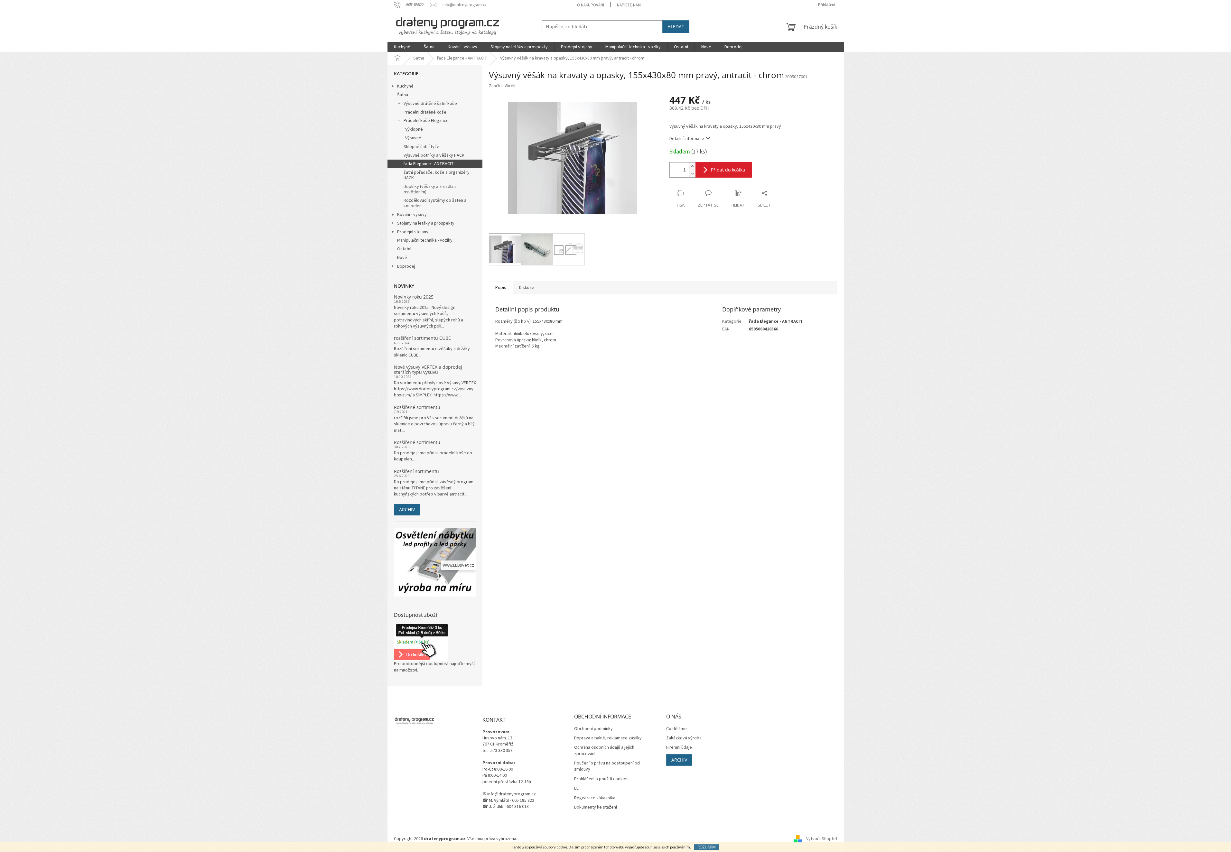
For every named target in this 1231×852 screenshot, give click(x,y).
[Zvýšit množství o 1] (692, 166)
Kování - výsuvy (412, 214)
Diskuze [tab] (526, 287)
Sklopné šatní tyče (421, 147)
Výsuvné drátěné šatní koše (430, 103)
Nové (402, 258)
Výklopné (414, 129)
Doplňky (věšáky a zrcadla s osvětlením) (430, 189)
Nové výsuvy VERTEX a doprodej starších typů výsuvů (428, 370)
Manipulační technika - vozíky (424, 240)
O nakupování (590, 5)
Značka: (502, 86)
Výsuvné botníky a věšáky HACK (434, 155)
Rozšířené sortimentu (417, 407)
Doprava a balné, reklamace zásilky (608, 738)
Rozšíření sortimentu (416, 471)
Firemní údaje (679, 748)
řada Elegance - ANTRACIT (429, 164)
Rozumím (706, 847)
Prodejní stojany (412, 232)
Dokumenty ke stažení (595, 807)
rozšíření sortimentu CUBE (422, 338)
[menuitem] (402, 47)
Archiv (407, 509)
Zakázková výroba (684, 738)
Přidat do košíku (728, 170)
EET (578, 788)
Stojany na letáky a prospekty (425, 223)
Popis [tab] (500, 287)
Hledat (675, 26)
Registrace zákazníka (594, 798)
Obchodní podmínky (593, 729)
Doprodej (406, 266)
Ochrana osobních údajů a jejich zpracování (604, 751)
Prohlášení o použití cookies (601, 779)
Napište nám (629, 5)
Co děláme (676, 729)
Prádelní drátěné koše (425, 112)
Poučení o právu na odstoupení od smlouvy (607, 766)
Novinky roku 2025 (414, 296)
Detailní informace (686, 138)
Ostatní (404, 249)
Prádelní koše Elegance (426, 120)
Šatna (402, 95)
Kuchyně (405, 86)
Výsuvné (413, 138)
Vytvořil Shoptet (821, 839)
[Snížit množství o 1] (692, 173)
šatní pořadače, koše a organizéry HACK (437, 175)
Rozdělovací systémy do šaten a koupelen (435, 203)
